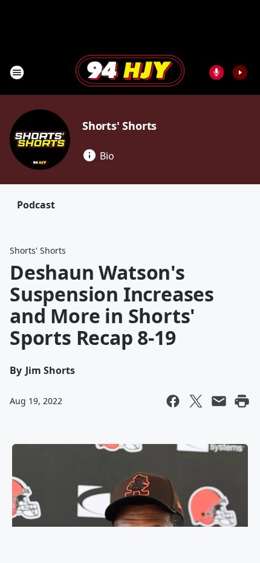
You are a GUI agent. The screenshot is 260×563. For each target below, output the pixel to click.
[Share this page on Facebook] (172, 401)
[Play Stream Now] (240, 72)
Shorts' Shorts (119, 125)
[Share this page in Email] (218, 401)
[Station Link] (130, 72)
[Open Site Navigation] (17, 72)
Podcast (36, 204)
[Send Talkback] (216, 72)
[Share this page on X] (195, 401)
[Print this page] (241, 401)
